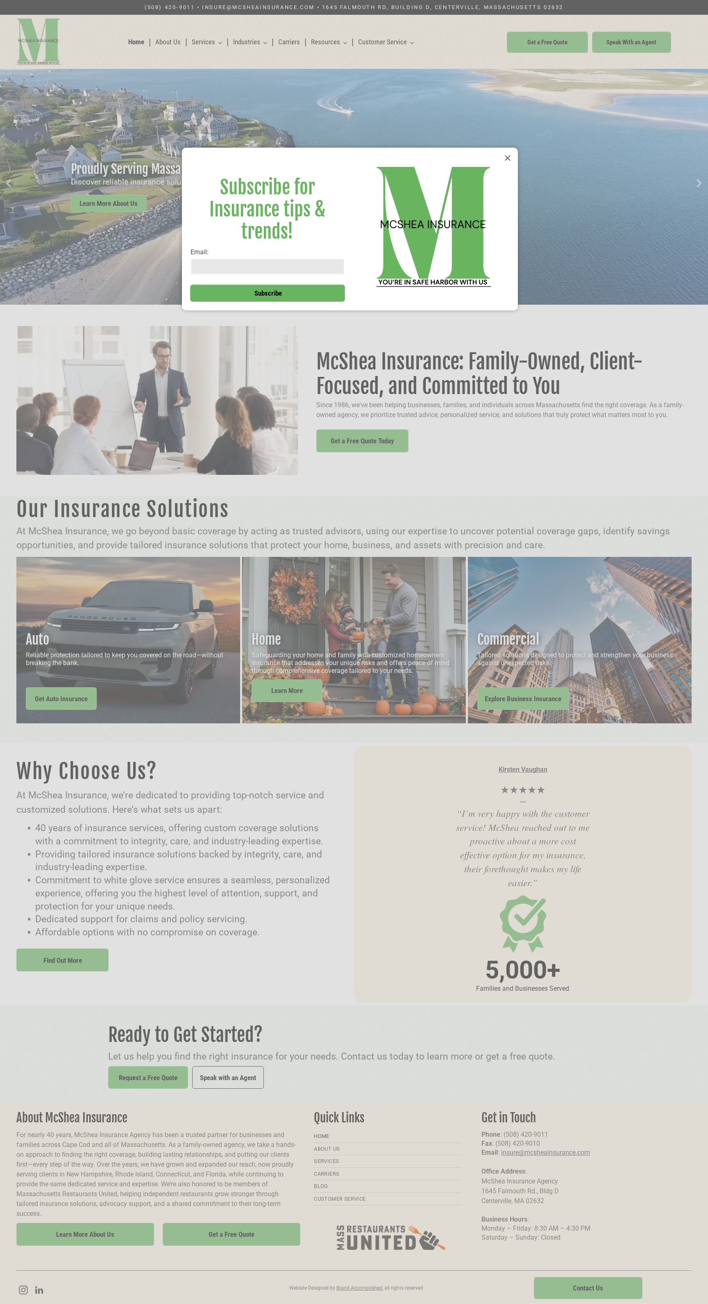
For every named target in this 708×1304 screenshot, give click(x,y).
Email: (200, 252)
